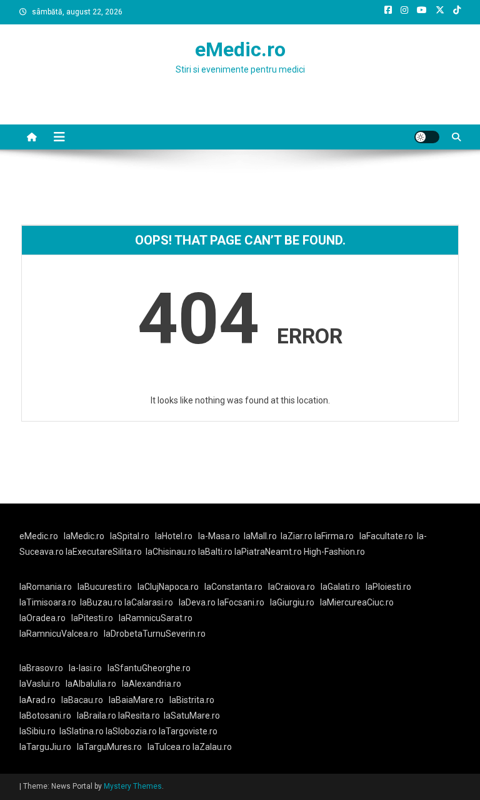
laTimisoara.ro (47, 602)
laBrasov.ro (41, 668)
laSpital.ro (129, 536)
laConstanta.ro (233, 587)
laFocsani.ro (240, 602)
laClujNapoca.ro (168, 587)
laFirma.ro (334, 536)
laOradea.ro (42, 618)
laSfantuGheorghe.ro (149, 668)
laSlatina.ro (81, 731)
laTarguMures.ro (109, 747)
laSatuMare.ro (192, 716)
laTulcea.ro (170, 747)
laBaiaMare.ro (136, 700)
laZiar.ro (297, 536)
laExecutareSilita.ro (104, 552)
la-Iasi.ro (85, 668)
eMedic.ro (240, 49)
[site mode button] (426, 137)
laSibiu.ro (37, 731)
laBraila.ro (96, 716)
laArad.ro (37, 700)
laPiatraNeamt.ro (268, 552)
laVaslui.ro (42, 684)
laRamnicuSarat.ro (155, 618)
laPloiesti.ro (388, 587)
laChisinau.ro (171, 552)
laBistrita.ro (191, 700)
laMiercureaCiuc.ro (357, 602)
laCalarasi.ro (148, 602)
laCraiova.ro (291, 587)
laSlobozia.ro (131, 731)
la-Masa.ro (219, 536)
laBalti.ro (215, 552)
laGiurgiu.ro (295, 602)
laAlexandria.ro (151, 684)
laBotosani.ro (45, 716)
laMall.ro (260, 536)
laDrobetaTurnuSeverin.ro (155, 634)
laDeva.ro (197, 602)
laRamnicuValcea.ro (58, 634)
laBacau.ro (82, 700)
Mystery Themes (133, 786)
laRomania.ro (45, 587)
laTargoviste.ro (188, 731)
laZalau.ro (212, 747)
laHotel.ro (173, 536)
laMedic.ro (85, 536)
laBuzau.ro (102, 602)
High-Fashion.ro (334, 552)
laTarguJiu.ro (48, 747)
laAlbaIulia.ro (91, 684)
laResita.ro (139, 716)
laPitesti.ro (92, 618)
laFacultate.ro (386, 536)
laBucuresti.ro (105, 587)
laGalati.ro (340, 587)
